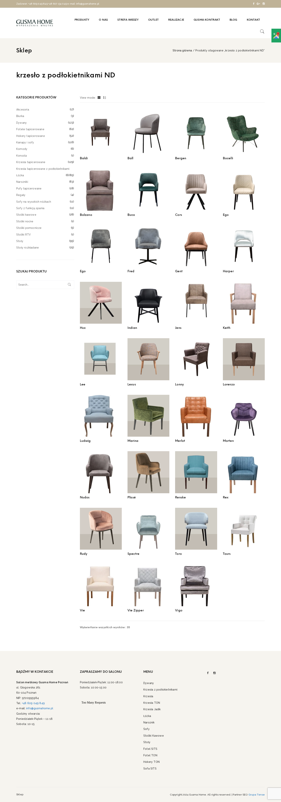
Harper (228, 271)
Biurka (20, 116)
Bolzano (86, 215)
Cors (178, 215)
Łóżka (20, 175)
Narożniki (22, 181)
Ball (130, 158)
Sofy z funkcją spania (30, 208)
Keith (227, 328)
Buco (131, 215)
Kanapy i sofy (25, 142)
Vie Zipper (136, 610)
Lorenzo (229, 384)
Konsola (21, 155)
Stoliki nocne (24, 221)
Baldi (84, 158)
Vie (82, 610)
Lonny (179, 384)
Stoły (19, 241)
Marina (133, 441)
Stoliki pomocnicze (29, 227)
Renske (180, 497)
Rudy (83, 554)
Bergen (180, 158)
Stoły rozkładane (27, 247)
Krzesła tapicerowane (30, 162)
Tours (227, 554)
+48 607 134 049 (57, 3)
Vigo (178, 610)
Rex (226, 497)
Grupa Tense (257, 794)
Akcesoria (22, 109)
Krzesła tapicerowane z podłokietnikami (43, 168)
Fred (131, 271)
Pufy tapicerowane (28, 188)
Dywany (21, 122)
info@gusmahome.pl (39, 708)
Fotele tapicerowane (30, 129)
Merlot (180, 441)
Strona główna (182, 50)
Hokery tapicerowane (30, 135)
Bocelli (228, 158)
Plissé (132, 497)
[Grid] (99, 97)
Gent (179, 271)
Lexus (132, 384)
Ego (226, 215)
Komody (21, 148)
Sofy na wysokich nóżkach (33, 201)
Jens (178, 328)
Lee (82, 384)
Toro (178, 554)
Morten (228, 441)
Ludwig (85, 441)
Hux (83, 328)
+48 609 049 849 (38, 3)
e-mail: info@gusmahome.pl (83, 3)
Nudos (85, 497)
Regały (20, 195)
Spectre (133, 554)
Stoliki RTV (23, 234)
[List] (104, 97)
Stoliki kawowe (26, 214)
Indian (132, 328)
